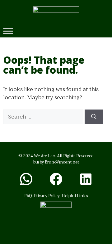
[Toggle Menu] (8, 31)
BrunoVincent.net (62, 162)
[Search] (94, 117)
